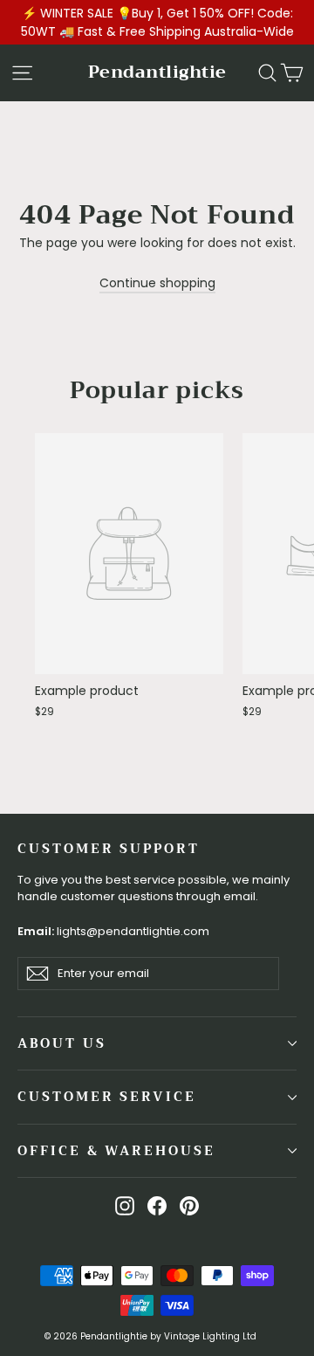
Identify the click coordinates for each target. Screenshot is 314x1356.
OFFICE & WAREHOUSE (116, 1150)
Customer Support (108, 847)
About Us (61, 1043)
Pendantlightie (157, 72)
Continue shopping (157, 283)
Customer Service (106, 1096)
